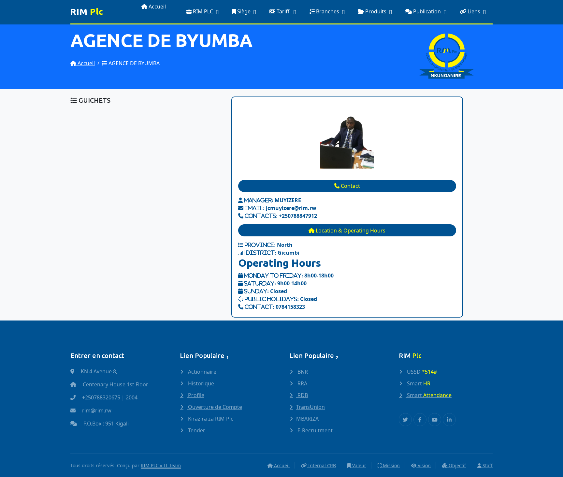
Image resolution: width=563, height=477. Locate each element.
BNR (302, 371)
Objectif (456, 465)
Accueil (156, 6)
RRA (301, 383)
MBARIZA (307, 418)
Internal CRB (321, 465)
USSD (421, 371)
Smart (418, 383)
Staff (487, 465)
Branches (327, 11)
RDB (302, 395)
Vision (423, 465)
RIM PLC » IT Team (161, 465)
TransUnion (310, 406)
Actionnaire (201, 371)
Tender (196, 430)
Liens (473, 11)
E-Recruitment (314, 430)
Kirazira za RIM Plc (210, 418)
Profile (195, 395)
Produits (375, 11)
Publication (426, 11)
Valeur (358, 465)
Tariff (283, 11)
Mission (391, 465)
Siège (243, 11)
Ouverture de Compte (214, 406)
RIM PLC (202, 11)
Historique (200, 383)
